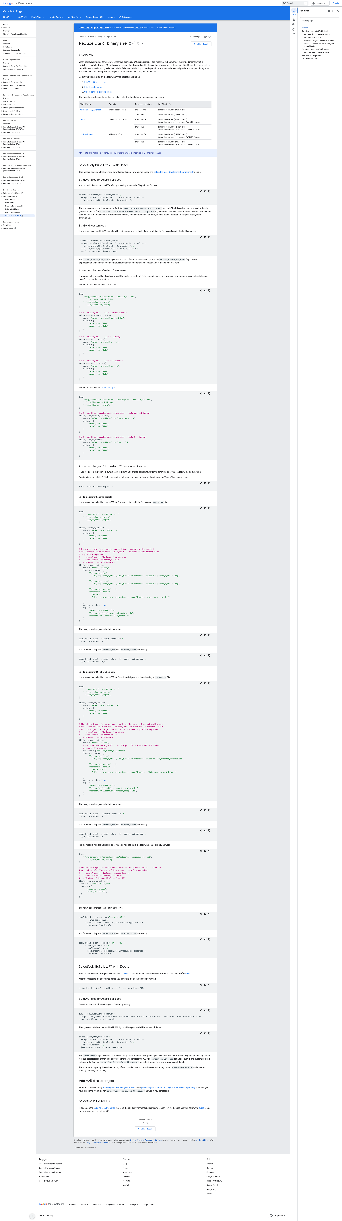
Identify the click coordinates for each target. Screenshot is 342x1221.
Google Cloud (212, 1185)
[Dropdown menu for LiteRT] (12, 17)
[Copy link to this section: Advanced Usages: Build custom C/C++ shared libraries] (149, 466)
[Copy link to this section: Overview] (95, 55)
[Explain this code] (201, 191)
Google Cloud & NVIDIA (48, 1181)
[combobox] (295, 3)
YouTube (127, 1185)
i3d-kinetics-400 (87, 134)
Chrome (210, 1168)
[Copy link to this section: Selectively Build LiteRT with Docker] (133, 966)
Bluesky (126, 1168)
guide (201, 1108)
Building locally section (104, 1108)
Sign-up (138, 28)
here (187, 973)
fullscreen (333, 10)
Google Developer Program (50, 1164)
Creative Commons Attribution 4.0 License (146, 1140)
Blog (125, 1164)
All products (149, 1204)
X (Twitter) (127, 1181)
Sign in (336, 3)
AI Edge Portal (74, 17)
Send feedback (201, 44)
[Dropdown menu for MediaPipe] (44, 17)
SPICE (82, 119)
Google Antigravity (214, 1181)
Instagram (127, 1172)
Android (210, 1164)
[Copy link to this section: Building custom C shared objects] (114, 497)
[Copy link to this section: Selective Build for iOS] (113, 1101)
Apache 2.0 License (202, 1140)
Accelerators (44, 1177)
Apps (110, 17)
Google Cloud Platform (115, 1204)
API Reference (125, 17)
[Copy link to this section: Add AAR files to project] (116, 1081)
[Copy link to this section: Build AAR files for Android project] (123, 180)
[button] (17, 27)
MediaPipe (36, 17)
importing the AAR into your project (119, 1087)
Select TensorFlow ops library (98, 92)
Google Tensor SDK (94, 17)
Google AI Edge (12, 11)
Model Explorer (56, 17)
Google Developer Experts (50, 1172)
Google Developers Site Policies (98, 1143)
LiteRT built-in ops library (96, 82)
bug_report (329, 10)
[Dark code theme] (205, 191)
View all (210, 1194)
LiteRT (6, 17)
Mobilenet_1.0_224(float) (91, 110)
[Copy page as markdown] (138, 43)
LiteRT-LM (22, 17)
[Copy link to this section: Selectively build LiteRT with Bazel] (130, 165)
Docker (125, 973)
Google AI (134, 1204)
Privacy (50, 1215)
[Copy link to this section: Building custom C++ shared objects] (117, 672)
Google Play (211, 1189)
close (337, 10)
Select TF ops (108, 387)
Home (81, 37)
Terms (42, 1215)
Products (90, 37)
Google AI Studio (213, 1177)
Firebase (210, 1172)
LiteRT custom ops (93, 87)
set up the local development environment (173, 172)
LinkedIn (126, 1177)
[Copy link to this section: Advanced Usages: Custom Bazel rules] (128, 270)
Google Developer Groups (49, 1168)
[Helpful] (205, 37)
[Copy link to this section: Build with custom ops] (108, 225)
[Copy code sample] (209, 191)
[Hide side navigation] (32, 1216)
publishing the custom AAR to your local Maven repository (168, 1087)
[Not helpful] (209, 37)
